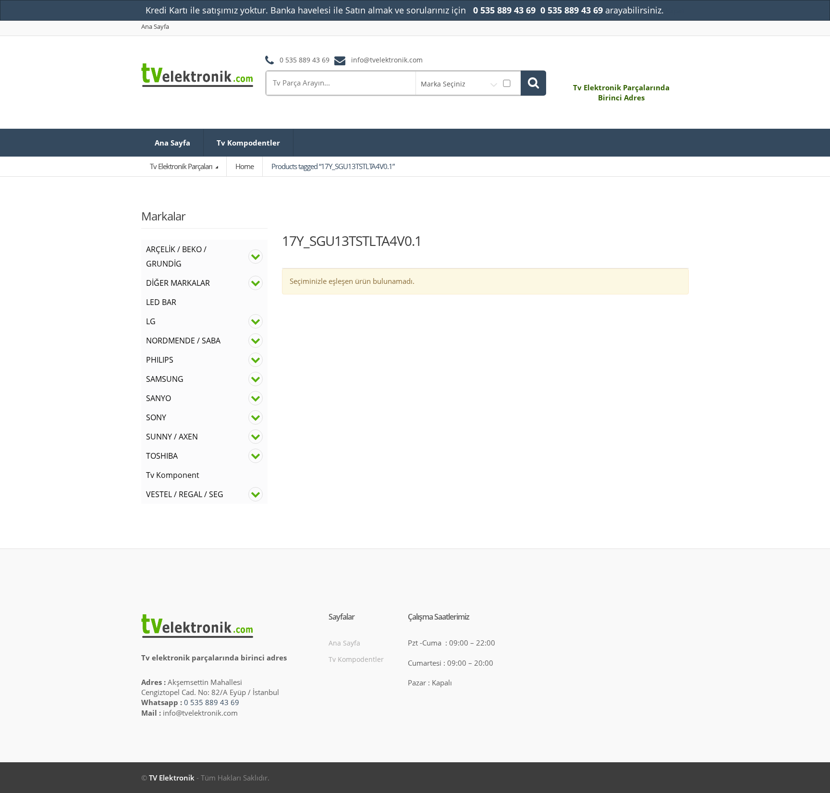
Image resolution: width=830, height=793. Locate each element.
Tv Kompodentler (248, 142)
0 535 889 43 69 (211, 702)
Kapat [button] (675, 10)
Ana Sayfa (155, 26)
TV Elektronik (172, 777)
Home (244, 166)
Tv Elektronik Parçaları (182, 166)
